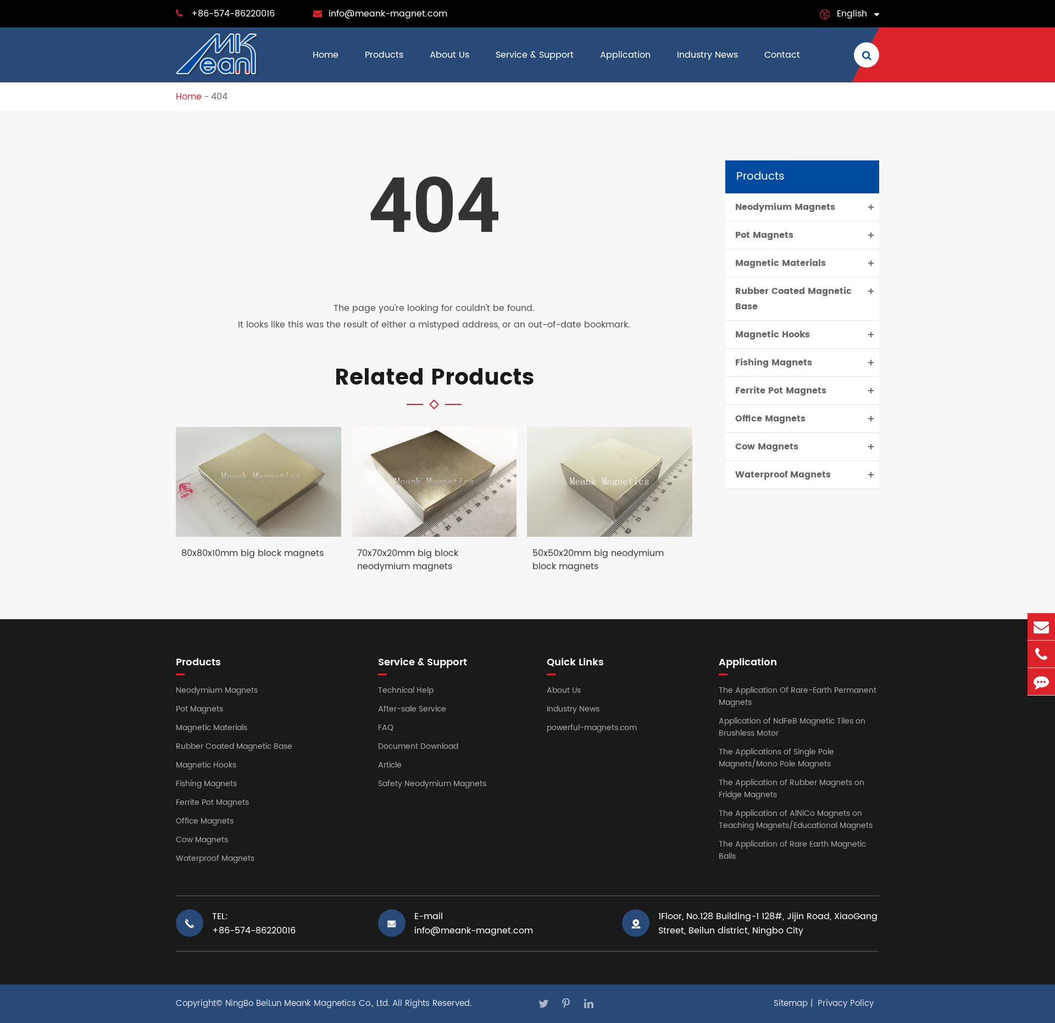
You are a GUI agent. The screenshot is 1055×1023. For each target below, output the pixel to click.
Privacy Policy (846, 1003)
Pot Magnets (764, 235)
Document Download (418, 746)
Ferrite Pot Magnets (780, 390)
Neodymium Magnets (785, 207)
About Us (449, 55)
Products (384, 55)
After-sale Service (412, 709)
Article (390, 765)
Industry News (707, 55)
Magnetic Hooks (772, 334)
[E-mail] (1041, 626)
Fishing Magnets (773, 362)
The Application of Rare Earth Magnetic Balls (792, 850)
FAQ (385, 727)
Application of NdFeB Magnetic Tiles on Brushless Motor (792, 727)
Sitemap (791, 1003)
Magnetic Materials (780, 263)
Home (325, 55)
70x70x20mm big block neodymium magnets (407, 560)
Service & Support (535, 55)
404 (219, 97)
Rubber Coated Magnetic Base (793, 299)
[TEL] (1041, 654)
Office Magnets (770, 419)
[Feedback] (1041, 681)
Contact (782, 55)
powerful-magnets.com (592, 727)
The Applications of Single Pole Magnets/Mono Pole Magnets (776, 758)
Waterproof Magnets (783, 475)
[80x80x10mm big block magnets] (258, 482)
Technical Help (406, 690)
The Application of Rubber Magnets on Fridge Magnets (791, 788)
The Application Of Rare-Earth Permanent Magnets (797, 696)
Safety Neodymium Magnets (432, 783)
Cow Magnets (766, 447)
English (852, 14)
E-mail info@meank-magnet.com (473, 923)
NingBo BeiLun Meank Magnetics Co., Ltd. (307, 1003)
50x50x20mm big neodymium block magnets (598, 560)
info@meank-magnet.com (388, 14)
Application (625, 55)
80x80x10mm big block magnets (252, 553)
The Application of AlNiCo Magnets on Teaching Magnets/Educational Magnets (796, 819)
